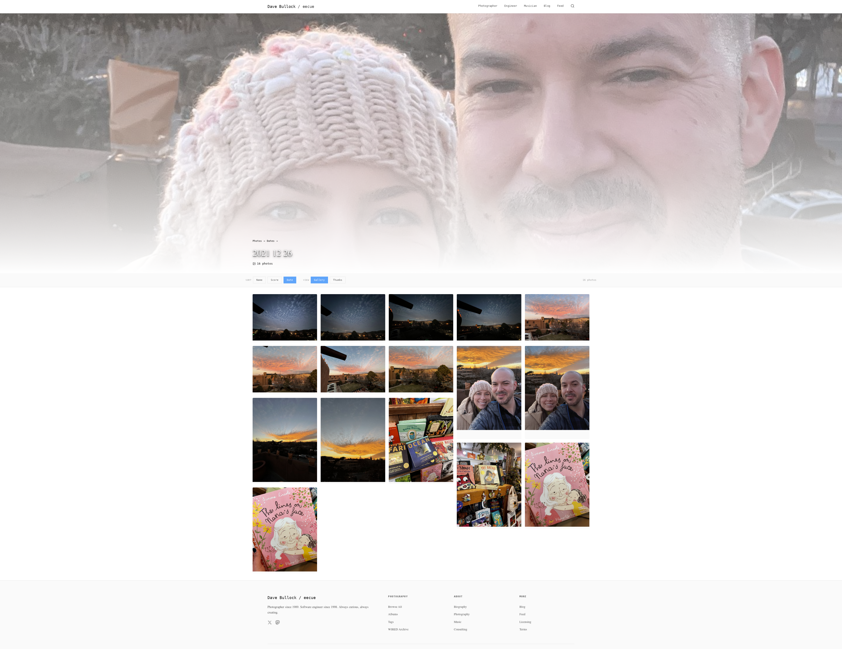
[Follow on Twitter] (270, 623)
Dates (271, 241)
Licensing (525, 622)
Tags (391, 622)
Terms (523, 629)
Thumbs (337, 280)
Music (457, 622)
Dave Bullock (291, 6)
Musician (530, 5)
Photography (462, 614)
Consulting (460, 629)
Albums (393, 614)
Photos (257, 241)
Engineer (510, 5)
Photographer (487, 5)
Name (259, 280)
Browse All (395, 607)
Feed (560, 5)
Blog (547, 5)
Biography (460, 607)
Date (290, 280)
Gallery (319, 280)
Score (274, 280)
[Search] (572, 6)
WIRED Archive (398, 629)
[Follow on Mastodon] (277, 623)
